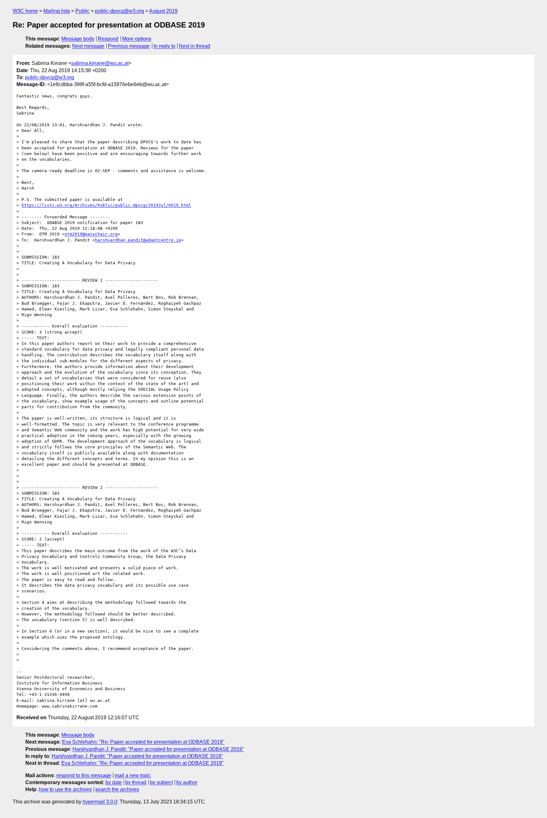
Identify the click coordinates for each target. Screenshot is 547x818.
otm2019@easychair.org (91, 234)
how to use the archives (65, 789)
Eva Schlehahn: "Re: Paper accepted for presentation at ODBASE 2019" (143, 742)
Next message (88, 46)
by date (113, 782)
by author (186, 782)
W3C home (25, 11)
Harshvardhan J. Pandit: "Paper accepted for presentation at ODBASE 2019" (158, 749)
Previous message (129, 46)
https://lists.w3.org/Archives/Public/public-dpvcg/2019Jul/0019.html (106, 205)
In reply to (164, 46)
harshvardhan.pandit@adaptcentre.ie (138, 240)
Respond (108, 38)
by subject (161, 782)
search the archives (117, 789)
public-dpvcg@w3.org (119, 11)
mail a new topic (133, 775)
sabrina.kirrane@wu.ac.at (100, 63)
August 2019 (163, 11)
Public (82, 11)
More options (136, 38)
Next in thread (194, 46)
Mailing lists (56, 11)
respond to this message (83, 775)
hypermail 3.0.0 (100, 801)
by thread (135, 782)
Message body (77, 38)
